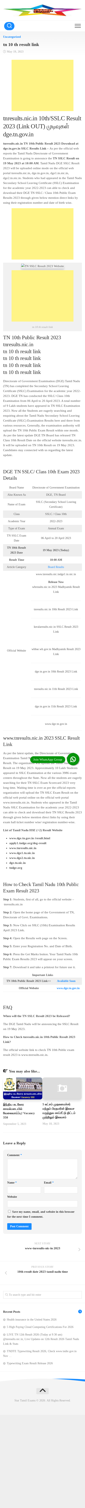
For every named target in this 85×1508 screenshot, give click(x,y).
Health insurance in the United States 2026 (32, 1319)
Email (49, 1182)
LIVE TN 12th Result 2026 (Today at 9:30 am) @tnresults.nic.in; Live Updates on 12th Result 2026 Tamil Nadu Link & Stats (41, 1339)
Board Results (56, 567)
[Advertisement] (42, 85)
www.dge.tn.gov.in (68, 988)
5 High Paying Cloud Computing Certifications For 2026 (40, 1327)
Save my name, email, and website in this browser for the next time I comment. (40, 1214)
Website (12, 1196)
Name (12, 1182)
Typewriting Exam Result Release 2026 (30, 1363)
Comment (14, 1155)
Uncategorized (12, 36)
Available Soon (66, 981)
